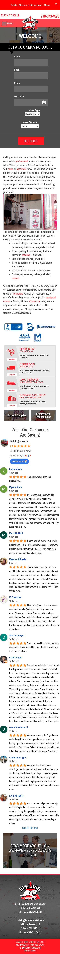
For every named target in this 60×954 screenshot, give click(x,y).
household (18, 293)
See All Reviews (30, 828)
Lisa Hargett (16, 795)
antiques (26, 255)
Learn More (43, 5)
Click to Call (10, 15)
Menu (10, 23)
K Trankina (15, 597)
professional (22, 161)
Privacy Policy (30, 950)
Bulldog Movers (19, 441)
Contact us (34, 301)
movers (15, 278)
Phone (17, 83)
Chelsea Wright (17, 757)
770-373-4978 (50, 16)
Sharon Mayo (16, 635)
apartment (21, 169)
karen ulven (15, 469)
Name (17, 56)
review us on (18, 461)
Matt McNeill (16, 533)
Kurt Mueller (15, 657)
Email (17, 69)
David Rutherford (18, 727)
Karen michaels (17, 559)
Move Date (19, 96)
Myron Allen (15, 487)
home (10, 169)
